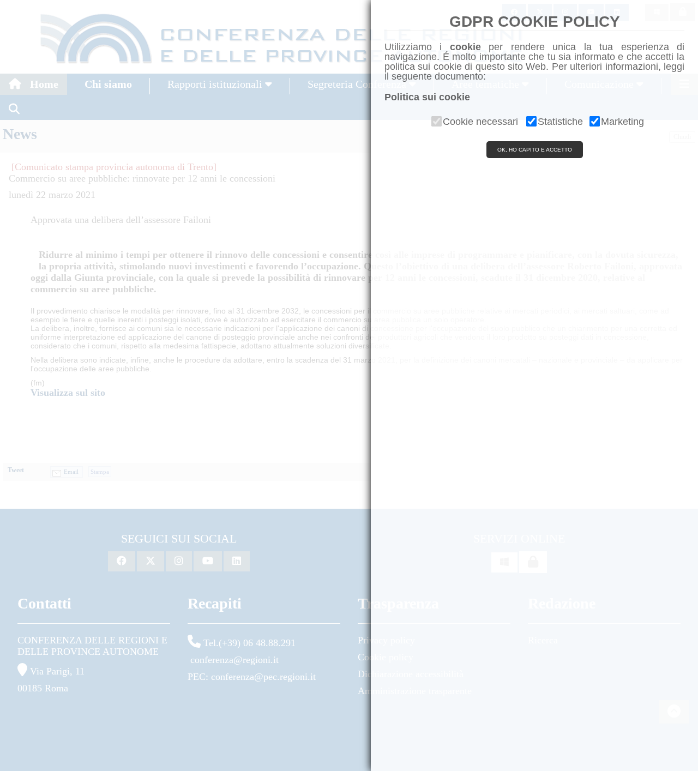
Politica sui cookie (427, 97)
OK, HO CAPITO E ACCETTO (534, 150)
